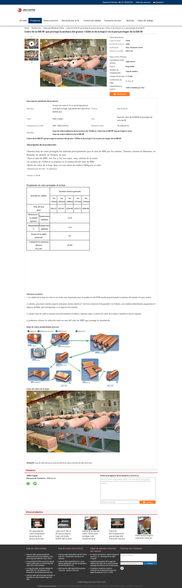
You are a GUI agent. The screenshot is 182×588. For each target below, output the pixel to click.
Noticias (130, 20)
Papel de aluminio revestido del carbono (103, 549)
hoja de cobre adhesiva (43, 463)
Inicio (27, 28)
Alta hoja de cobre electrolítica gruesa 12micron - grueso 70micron (71, 569)
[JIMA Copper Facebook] (122, 568)
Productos (35, 20)
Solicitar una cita (143, 2)
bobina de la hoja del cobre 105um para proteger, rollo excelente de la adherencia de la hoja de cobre (90, 537)
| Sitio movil (101, 582)
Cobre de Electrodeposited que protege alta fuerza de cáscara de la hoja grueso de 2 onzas (117, 537)
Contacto (121, 94)
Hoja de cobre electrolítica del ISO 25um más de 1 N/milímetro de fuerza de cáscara (72, 556)
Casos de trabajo (145, 20)
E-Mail (80, 582)
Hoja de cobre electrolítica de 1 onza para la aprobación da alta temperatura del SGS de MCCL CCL (72, 563)
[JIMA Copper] (33, 10)
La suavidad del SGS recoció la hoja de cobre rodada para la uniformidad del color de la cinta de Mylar (40, 563)
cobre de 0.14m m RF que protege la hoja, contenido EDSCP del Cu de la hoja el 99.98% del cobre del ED (64, 537)
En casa (23, 20)
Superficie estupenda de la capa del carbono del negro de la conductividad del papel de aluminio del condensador (104, 563)
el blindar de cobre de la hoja (81, 463)
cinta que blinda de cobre (61, 463)
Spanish (159, 2)
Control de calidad (92, 20)
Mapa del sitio (90, 582)
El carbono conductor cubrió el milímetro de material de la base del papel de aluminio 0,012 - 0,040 (103, 570)
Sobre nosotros (51, 20)
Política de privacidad (47, 586)
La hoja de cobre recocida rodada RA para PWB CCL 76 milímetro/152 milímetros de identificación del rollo (39, 570)
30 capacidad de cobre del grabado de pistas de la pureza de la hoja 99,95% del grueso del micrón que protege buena (37, 538)
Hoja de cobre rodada (36, 548)
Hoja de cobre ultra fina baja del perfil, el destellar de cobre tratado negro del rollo (40, 577)
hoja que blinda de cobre (53, 28)
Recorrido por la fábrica (72, 20)
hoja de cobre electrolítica (70, 548)
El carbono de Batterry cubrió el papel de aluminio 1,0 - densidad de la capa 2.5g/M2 (104, 556)
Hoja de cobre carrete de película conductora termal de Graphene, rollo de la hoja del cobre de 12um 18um (39, 556)
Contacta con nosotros (114, 20)
